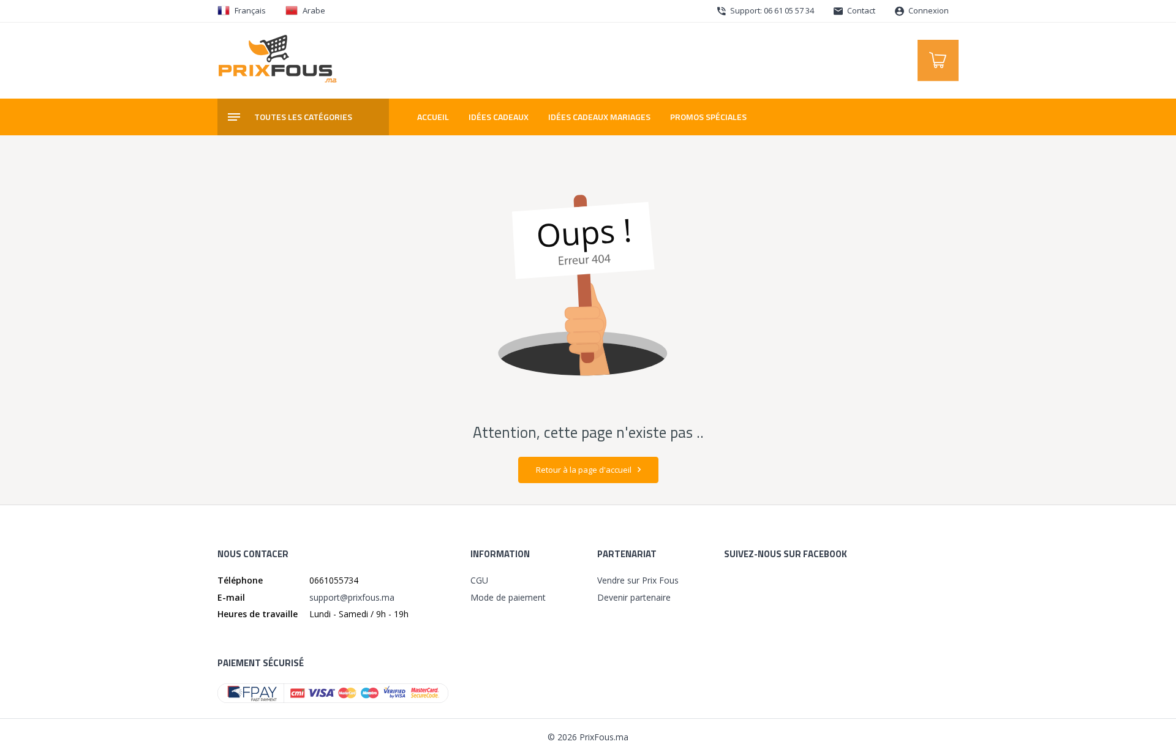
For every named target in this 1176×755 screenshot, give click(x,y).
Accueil (433, 116)
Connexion (928, 10)
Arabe (314, 10)
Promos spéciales (708, 116)
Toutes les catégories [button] (303, 116)
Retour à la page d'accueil (584, 469)
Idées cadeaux (499, 116)
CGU (479, 580)
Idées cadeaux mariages (599, 116)
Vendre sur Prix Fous (638, 580)
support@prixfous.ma (351, 597)
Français (250, 10)
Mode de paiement (508, 597)
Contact (860, 10)
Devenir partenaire (634, 597)
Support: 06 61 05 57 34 (771, 10)
